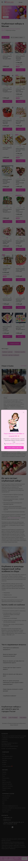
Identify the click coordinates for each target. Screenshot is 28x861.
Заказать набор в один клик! (14, 447)
